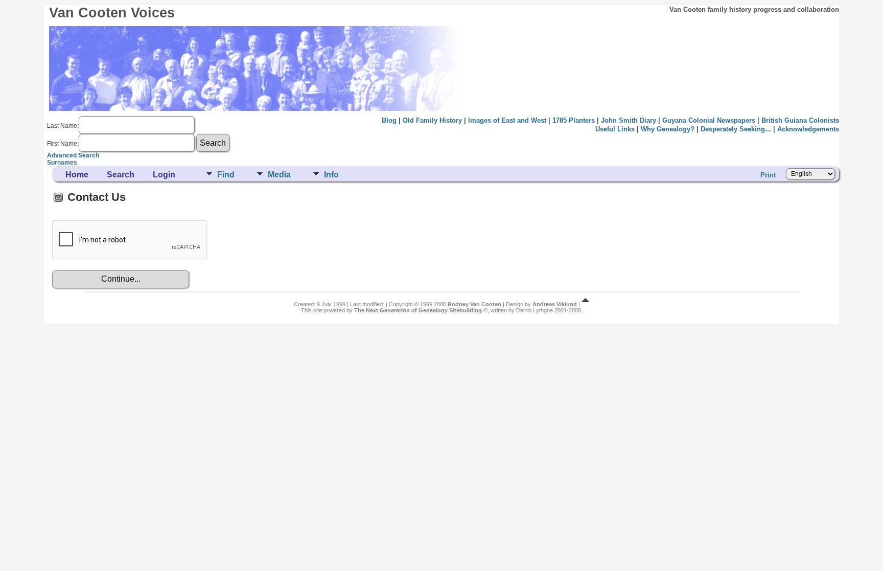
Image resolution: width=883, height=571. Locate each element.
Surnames (62, 162)
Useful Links (615, 129)
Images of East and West (507, 120)
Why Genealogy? (667, 129)
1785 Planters (573, 120)
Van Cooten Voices (112, 12)
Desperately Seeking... (736, 129)
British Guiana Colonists (800, 120)
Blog (389, 120)
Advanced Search (73, 155)
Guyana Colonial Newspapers (708, 120)
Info (331, 174)
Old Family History (432, 120)
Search (120, 174)
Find (226, 174)
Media (279, 174)
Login (164, 174)
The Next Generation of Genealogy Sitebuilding (418, 310)
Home (76, 174)
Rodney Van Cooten (474, 304)
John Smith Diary (628, 120)
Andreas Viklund (554, 304)
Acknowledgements (808, 129)
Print (768, 175)
